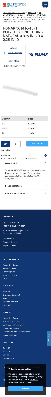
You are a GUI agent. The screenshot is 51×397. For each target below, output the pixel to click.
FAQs (5, 278)
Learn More (13, 60)
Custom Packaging (10, 335)
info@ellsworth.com (14, 225)
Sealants (6, 298)
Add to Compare (15, 52)
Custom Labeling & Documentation (16, 332)
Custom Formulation (11, 328)
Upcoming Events (9, 272)
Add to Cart (37, 144)
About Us (6, 351)
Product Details (13, 185)
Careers (6, 355)
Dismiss (25, 388)
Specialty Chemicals (10, 302)
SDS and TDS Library (11, 321)
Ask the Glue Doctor (10, 265)
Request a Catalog (10, 275)
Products (32, 13)
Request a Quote (9, 268)
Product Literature (15, 193)
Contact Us (7, 348)
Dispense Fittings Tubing (22, 17)
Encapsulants (8, 305)
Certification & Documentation (14, 325)
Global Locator (8, 358)
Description (11, 163)
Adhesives (7, 291)
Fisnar (20, 15)
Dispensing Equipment (11, 295)
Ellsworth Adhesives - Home (14, 13)
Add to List (5, 150)
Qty (5, 144)
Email (14, 48)
